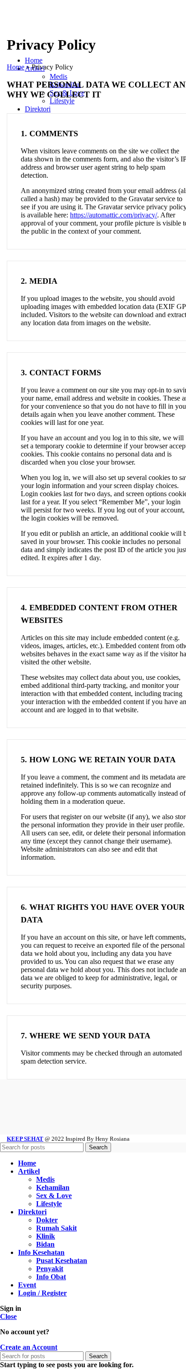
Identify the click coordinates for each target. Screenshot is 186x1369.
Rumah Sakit (56, 1228)
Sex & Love (54, 1195)
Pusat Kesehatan (61, 1260)
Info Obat (51, 1277)
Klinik (45, 1236)
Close (8, 1316)
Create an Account (28, 1347)
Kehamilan (53, 1187)
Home (15, 67)
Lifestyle (49, 1204)
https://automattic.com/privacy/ (113, 215)
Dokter (47, 1220)
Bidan (45, 1244)
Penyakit (49, 1268)
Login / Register (42, 1293)
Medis (45, 1179)
